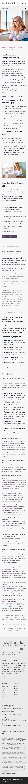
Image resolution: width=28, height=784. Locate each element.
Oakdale (20, 615)
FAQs (15, 686)
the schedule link (9, 606)
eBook (3, 688)
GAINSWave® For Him (19, 667)
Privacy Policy (10, 738)
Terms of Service (19, 738)
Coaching (4, 692)
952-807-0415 (9, 628)
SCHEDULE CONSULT (9, 236)
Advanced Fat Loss (19, 671)
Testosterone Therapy (20, 665)
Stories (16, 688)
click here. (18, 630)
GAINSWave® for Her (7, 667)
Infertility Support (6, 679)
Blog (3, 690)
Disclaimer (4, 739)
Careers (16, 694)
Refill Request (5, 696)
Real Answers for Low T (20, 663)
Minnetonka (12, 615)
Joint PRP (4, 677)
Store (3, 698)
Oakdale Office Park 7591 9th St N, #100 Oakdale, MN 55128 (11, 713)
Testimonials (5, 686)
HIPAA (14, 738)
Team (15, 690)
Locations (16, 692)
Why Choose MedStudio (7, 663)
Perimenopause (5, 669)
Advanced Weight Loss (7, 671)
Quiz (3, 694)
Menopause (4, 665)
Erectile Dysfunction (19, 669)
